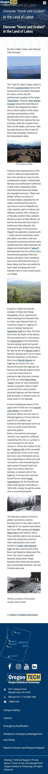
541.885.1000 (29, 697)
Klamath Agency (25, 360)
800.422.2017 (14, 697)
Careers (8, 718)
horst (11, 232)
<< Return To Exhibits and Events (22, 614)
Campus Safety (12, 710)
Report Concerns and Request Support (24, 747)
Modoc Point (32, 350)
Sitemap (8, 760)
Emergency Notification (16, 726)
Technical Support (21, 760)
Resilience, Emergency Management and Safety (23, 736)
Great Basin (13, 100)
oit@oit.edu (14, 701)
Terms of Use (18, 763)
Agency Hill (18, 449)
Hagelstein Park (14, 331)
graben (35, 248)
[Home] (24, 678)
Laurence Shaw (22, 88)
